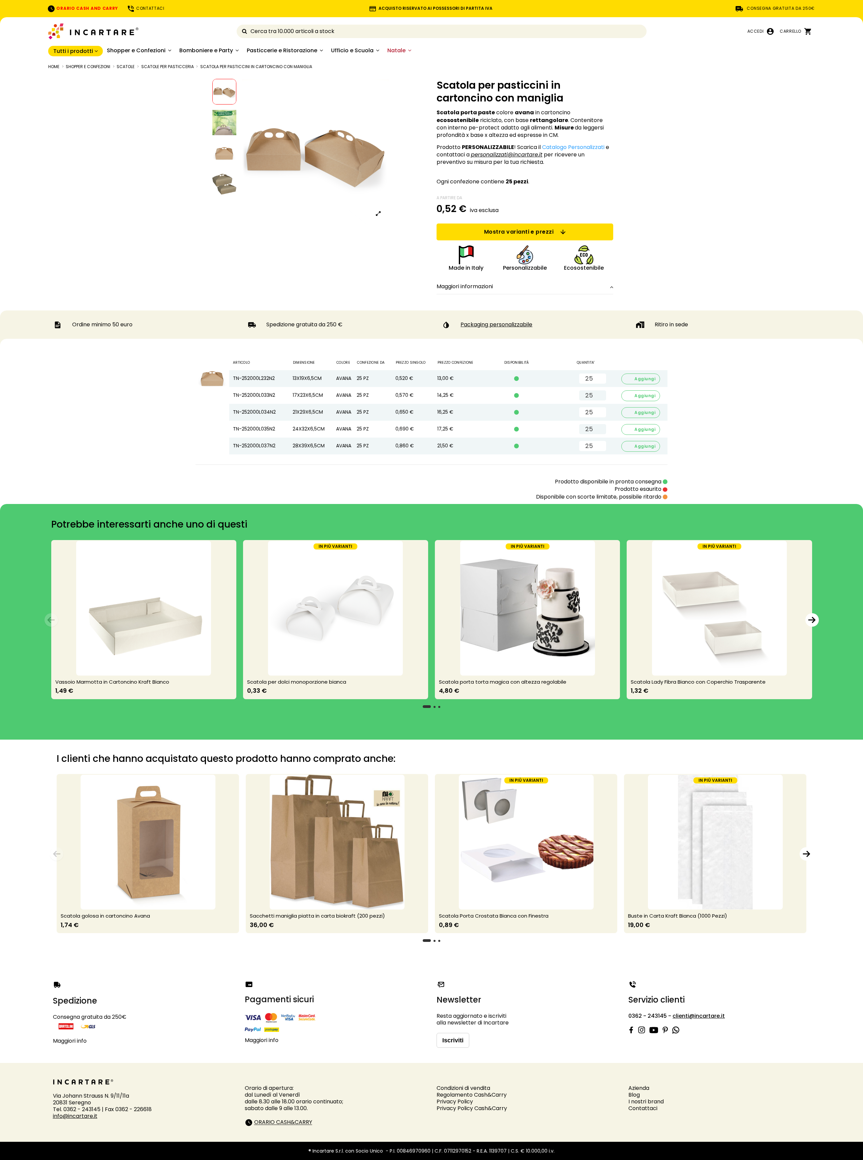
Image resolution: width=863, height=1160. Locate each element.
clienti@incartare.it (699, 1016)
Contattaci (642, 1108)
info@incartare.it (75, 1116)
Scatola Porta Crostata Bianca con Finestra (493, 915)
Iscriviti (453, 1040)
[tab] (525, 286)
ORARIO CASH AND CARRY (86, 8)
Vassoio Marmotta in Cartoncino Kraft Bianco (112, 681)
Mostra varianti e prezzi (519, 232)
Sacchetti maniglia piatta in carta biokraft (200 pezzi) (317, 915)
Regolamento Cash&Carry (472, 1095)
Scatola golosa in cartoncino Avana (105, 915)
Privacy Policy (455, 1101)
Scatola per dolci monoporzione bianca (296, 681)
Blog (634, 1095)
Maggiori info (70, 1041)
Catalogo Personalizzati (573, 147)
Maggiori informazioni (465, 286)
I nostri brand (646, 1101)
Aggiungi (640, 378)
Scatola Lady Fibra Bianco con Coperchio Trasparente (698, 681)
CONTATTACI (150, 8)
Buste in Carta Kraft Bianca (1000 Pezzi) (677, 915)
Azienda (638, 1088)
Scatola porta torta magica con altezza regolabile (502, 681)
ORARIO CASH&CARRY (283, 1122)
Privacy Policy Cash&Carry (472, 1108)
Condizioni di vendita (463, 1088)
